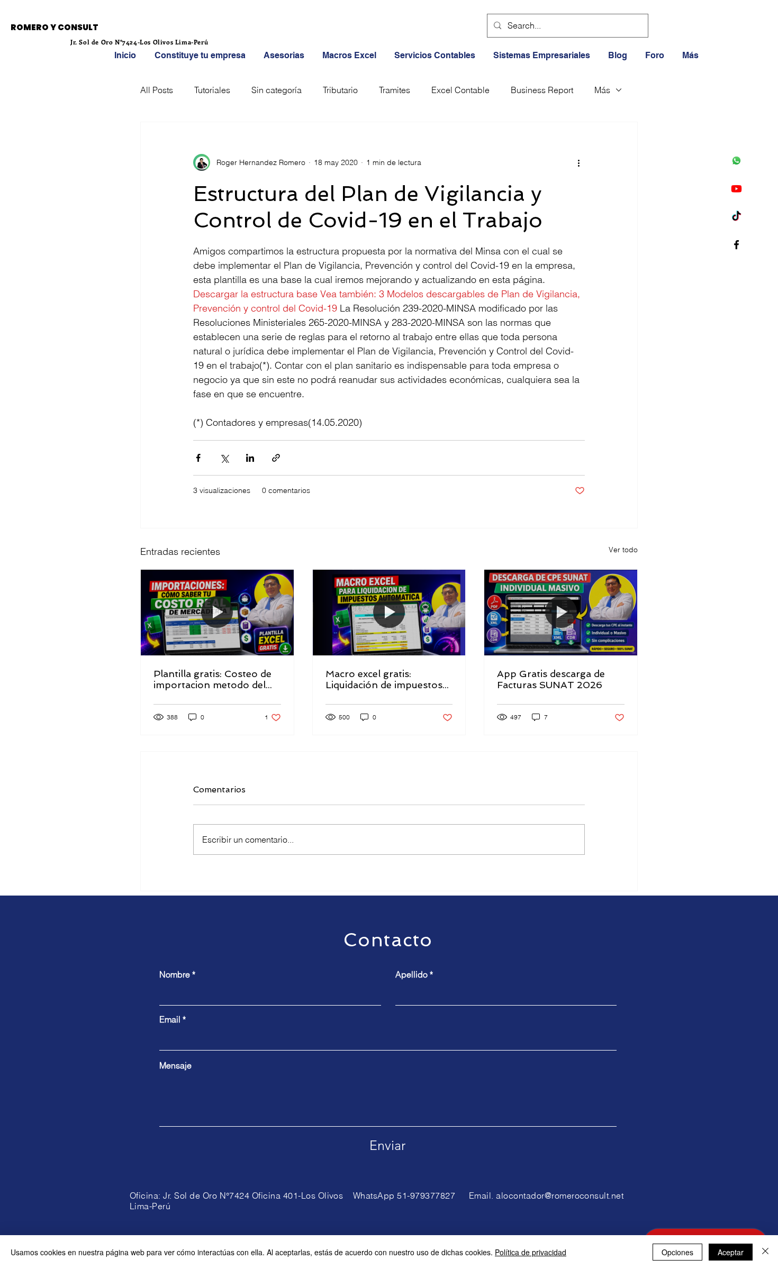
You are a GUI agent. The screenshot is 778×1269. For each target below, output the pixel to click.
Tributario (340, 90)
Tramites (394, 90)
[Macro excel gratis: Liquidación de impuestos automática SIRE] (389, 612)
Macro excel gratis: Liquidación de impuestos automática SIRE (383, 679)
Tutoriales (212, 90)
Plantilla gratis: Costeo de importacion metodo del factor (212, 679)
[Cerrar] (765, 1252)
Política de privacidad (530, 1252)
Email (169, 1019)
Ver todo (623, 549)
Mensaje (175, 1065)
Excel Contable (460, 90)
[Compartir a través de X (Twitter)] (224, 458)
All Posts (156, 90)
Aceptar (731, 1252)
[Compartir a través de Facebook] (198, 458)
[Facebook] (736, 245)
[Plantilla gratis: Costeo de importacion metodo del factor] (217, 612)
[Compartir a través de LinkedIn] (250, 458)
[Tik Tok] (736, 217)
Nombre (174, 974)
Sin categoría (276, 90)
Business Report (542, 90)
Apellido (411, 974)
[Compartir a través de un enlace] (276, 458)
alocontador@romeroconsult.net (559, 1195)
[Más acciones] (578, 162)
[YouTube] (736, 188)
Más (602, 90)
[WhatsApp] (736, 160)
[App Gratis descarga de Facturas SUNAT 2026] (560, 612)
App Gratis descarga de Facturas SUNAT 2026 (551, 679)
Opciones (677, 1252)
